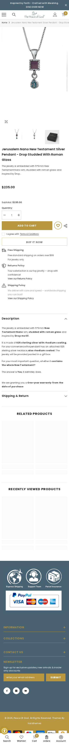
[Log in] (55, 15)
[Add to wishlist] (58, 225)
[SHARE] (64, 226)
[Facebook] (7, 690)
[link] (18, 467)
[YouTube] (25, 690)
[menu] (4, 15)
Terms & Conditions (29, 234)
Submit (55, 677)
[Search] (14, 15)
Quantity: (7, 207)
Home (4, 22)
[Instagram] (16, 690)
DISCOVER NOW (35, 6)
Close (66, 5)
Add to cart (27, 225)
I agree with (12, 233)
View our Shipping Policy (21, 298)
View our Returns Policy (20, 278)
